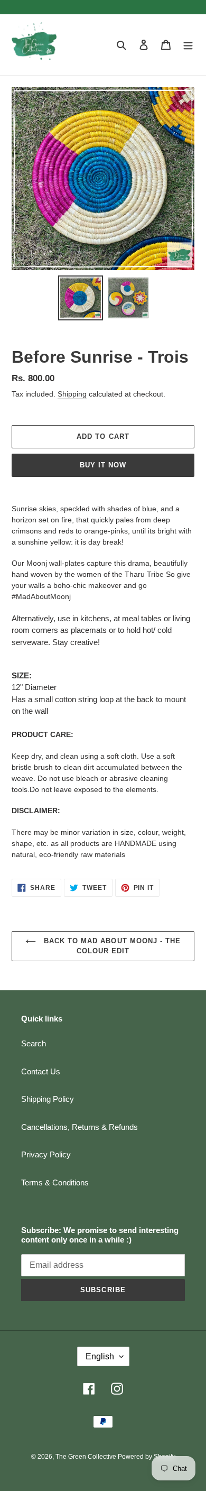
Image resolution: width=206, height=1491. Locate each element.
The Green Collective (86, 1456)
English (100, 1356)
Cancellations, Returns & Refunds (79, 1126)
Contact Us (40, 1071)
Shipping (72, 394)
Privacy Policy (46, 1154)
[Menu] (188, 44)
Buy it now (103, 465)
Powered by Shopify (146, 1456)
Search (33, 1043)
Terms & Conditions (55, 1182)
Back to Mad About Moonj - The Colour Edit (111, 946)
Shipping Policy (47, 1098)
